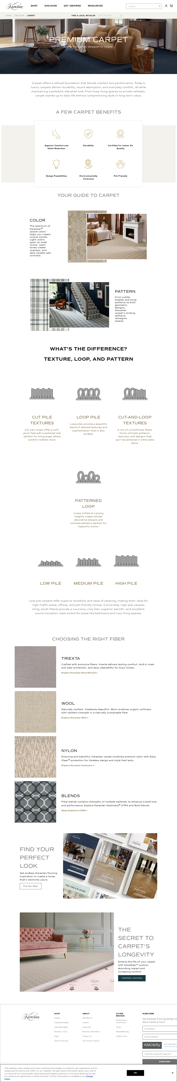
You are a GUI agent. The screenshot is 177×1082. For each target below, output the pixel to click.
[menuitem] (142, 6)
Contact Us (87, 1036)
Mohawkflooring (122, 1032)
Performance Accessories (121, 1021)
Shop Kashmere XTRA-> (74, 810)
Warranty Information (91, 1032)
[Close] (173, 1073)
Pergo (118, 1027)
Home (8, 16)
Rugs (56, 1036)
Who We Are (87, 1018)
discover (19, 16)
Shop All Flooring (61, 1041)
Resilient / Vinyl (60, 1032)
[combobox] (144, 6)
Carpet (57, 1018)
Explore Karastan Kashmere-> (77, 765)
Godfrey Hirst (121, 1036)
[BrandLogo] (15, 6)
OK (135, 1073)
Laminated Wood (61, 1027)
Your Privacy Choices (90, 1041)
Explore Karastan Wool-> (74, 718)
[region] (88, 1073)
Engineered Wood (61, 1022)
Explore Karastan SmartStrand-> (79, 673)
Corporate (86, 1027)
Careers (85, 1022)
